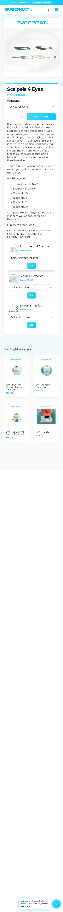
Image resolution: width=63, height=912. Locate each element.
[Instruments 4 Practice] (13, 248)
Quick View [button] (16, 368)
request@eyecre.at (22, 2)
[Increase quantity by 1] (22, 116)
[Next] (56, 47)
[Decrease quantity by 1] (10, 116)
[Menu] (57, 9)
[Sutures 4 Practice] (13, 278)
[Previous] (10, 47)
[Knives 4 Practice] (13, 307)
